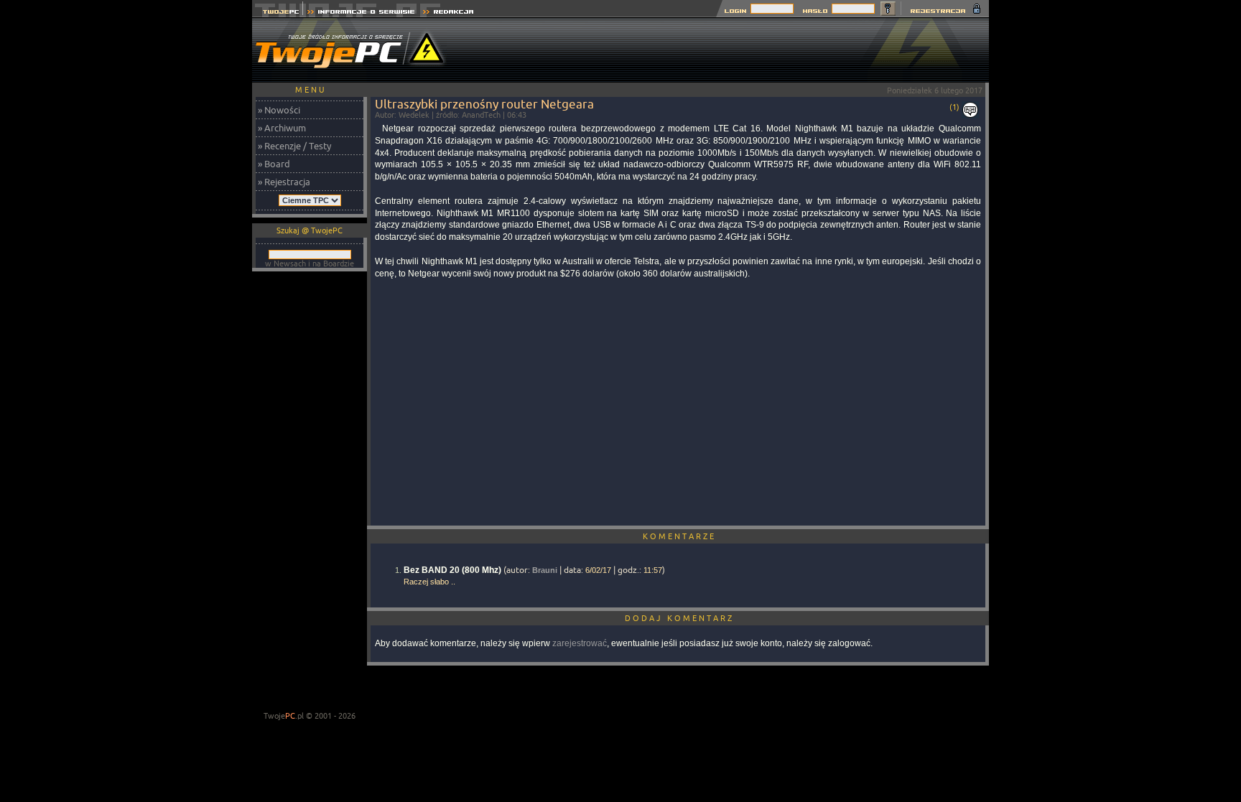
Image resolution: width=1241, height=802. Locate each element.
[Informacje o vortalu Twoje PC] (361, 13)
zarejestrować (579, 643)
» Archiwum (282, 128)
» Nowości (279, 110)
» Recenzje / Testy (294, 146)
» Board (274, 164)
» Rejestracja (284, 182)
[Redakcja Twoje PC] (448, 13)
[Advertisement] (727, 50)
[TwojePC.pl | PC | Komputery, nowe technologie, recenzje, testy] (277, 13)
